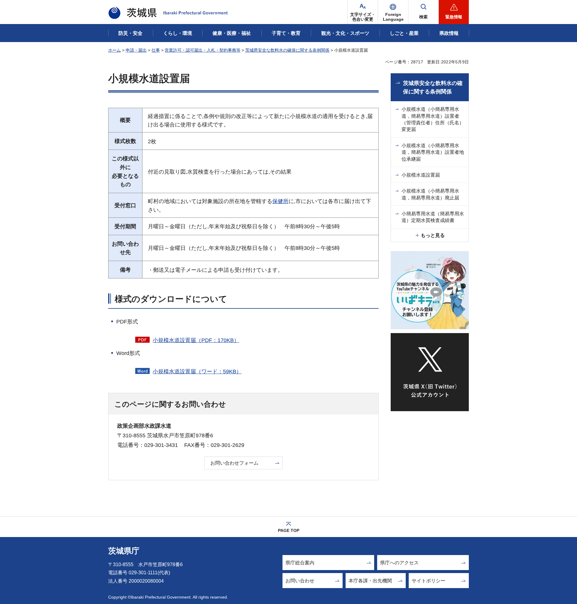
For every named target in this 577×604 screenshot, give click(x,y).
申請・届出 (136, 50)
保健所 (280, 201)
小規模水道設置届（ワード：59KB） (197, 372)
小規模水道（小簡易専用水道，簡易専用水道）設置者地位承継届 (432, 152)
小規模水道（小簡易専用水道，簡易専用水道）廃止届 (430, 194)
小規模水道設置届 (420, 175)
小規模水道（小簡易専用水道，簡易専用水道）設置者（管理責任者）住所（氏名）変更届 (432, 119)
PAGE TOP (288, 530)
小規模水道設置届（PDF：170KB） (196, 340)
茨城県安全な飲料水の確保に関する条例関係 (287, 50)
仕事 (155, 50)
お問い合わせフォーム (234, 463)
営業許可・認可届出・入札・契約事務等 (202, 50)
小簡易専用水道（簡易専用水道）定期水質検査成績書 (432, 217)
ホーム (114, 50)
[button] (393, 12)
